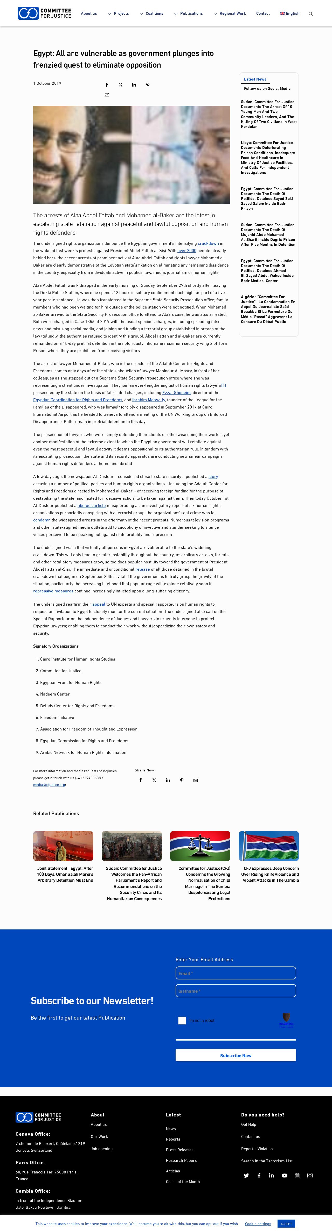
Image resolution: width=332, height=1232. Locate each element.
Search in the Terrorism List (267, 1160)
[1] (223, 385)
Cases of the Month (183, 1181)
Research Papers (181, 1160)
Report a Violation (257, 1148)
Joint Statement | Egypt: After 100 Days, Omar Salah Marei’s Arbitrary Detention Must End (65, 873)
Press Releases (179, 1149)
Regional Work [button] (232, 13)
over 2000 (186, 250)
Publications (191, 13)
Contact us (250, 1136)
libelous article (92, 505)
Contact (263, 13)
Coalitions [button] (154, 13)
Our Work (99, 1136)
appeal (98, 603)
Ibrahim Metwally (148, 399)
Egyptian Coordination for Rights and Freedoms (77, 399)
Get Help (248, 1124)
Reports (173, 1138)
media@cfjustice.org (49, 784)
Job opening (102, 1148)
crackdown (208, 243)
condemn (42, 519)
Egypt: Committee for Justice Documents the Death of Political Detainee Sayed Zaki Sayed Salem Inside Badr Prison (267, 198)
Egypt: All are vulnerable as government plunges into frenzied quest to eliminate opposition (123, 58)
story (213, 476)
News (171, 1128)
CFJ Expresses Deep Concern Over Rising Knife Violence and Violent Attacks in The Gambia (270, 873)
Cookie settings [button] (258, 1223)
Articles (173, 1170)
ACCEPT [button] (286, 1223)
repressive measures (53, 590)
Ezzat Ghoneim (176, 392)
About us (89, 13)
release (142, 568)
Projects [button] (121, 13)
